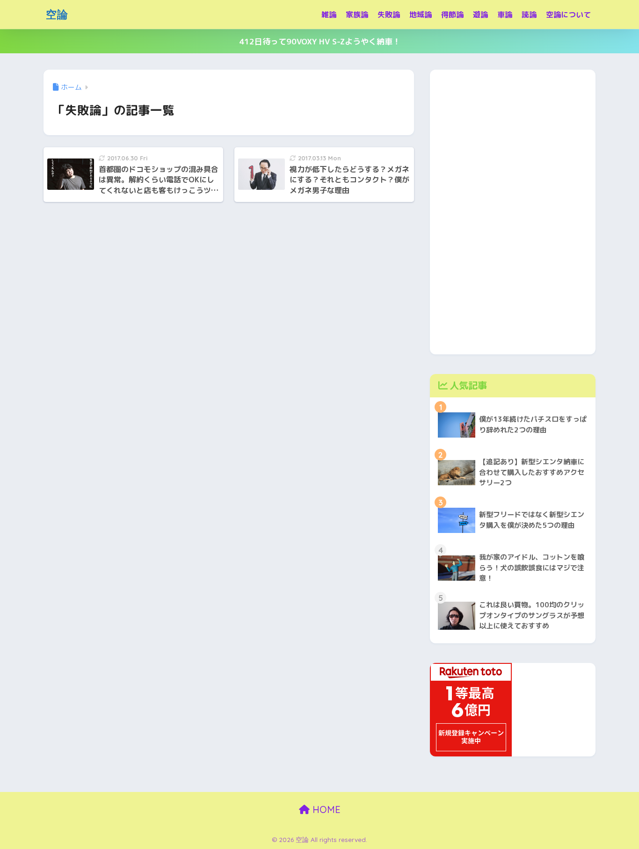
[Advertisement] (513, 210)
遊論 (480, 14)
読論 (529, 14)
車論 (504, 14)
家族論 (357, 14)
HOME (325, 809)
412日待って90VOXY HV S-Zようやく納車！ (319, 41)
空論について (568, 14)
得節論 (452, 14)
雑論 (328, 14)
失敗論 (389, 14)
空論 (57, 14)
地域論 (420, 14)
